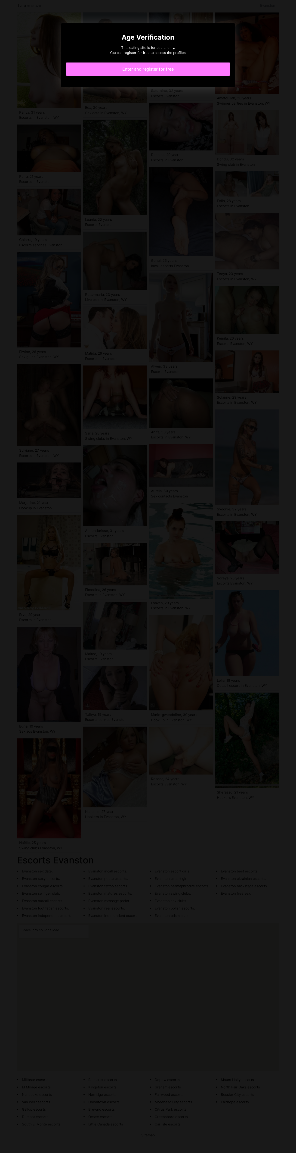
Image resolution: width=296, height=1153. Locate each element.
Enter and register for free (148, 69)
